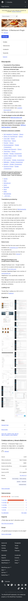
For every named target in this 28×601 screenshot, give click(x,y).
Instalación (6, 49)
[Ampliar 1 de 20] (11, 301)
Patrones (17, 550)
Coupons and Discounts (10, 149)
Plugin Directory (5, 6)
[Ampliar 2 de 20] (11, 313)
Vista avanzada (5, 488)
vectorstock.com (5, 273)
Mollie (5, 191)
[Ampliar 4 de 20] (11, 339)
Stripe (5, 181)
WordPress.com (6, 567)
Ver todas (24, 512)
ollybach (6, 32)
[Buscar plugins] (16, 16)
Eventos (17, 557)
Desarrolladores (5, 560)
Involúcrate (18, 555)
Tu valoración (5, 512)
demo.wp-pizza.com (16, 117)
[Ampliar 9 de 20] (24, 301)
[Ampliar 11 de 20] (24, 323)
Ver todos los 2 (23, 475)
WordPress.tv (5, 563)
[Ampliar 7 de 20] (11, 388)
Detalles (5, 42)
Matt (3, 570)
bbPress (4, 572)
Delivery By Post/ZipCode (10, 136)
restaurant (24, 481)
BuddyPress (5, 575)
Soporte (5, 57)
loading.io (11, 293)
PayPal (5, 178)
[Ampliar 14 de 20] (24, 353)
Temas (16, 545)
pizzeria (18, 481)
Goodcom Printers (8, 166)
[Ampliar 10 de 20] (24, 313)
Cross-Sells (6, 138)
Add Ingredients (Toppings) (11, 134)
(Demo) (21, 134)
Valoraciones (6, 45)
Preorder (6, 143)
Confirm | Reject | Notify (10, 155)
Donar (17, 560)
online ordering (22, 478)
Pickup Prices (7, 140)
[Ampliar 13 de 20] (24, 342)
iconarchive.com (13, 247)
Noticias (3, 545)
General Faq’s (5, 425)
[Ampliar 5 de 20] (11, 356)
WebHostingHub (21, 209)
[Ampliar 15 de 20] (24, 360)
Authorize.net (7, 183)
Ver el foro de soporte (7, 523)
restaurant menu (22, 484)
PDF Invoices (7, 160)
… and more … (7, 196)
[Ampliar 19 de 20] (24, 394)
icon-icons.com (12, 269)
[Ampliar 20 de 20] (24, 402)
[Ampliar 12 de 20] (24, 329)
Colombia (7, 581)
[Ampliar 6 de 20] (11, 372)
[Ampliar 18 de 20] (24, 381)
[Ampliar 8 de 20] (11, 399)
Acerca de (4, 543)
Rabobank (6, 187)
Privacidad (4, 550)
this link (18, 254)
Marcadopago (7, 193)
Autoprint (6, 164)
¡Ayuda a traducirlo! (16, 11)
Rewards (6, 153)
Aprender (3, 555)
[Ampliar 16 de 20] (24, 370)
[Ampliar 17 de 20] (24, 377)
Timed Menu (7, 151)
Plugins (16, 548)
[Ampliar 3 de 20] (11, 326)
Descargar (5, 36)
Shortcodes (4, 429)
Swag (17, 563)
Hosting (3, 548)
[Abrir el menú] (25, 2)
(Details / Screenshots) (16, 153)
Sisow (5, 189)
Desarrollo (5, 53)
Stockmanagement (9, 145)
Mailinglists (6, 162)
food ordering (15, 478)
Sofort (5, 185)
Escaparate (18, 543)
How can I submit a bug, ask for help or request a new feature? (9, 434)
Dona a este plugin (6, 534)
